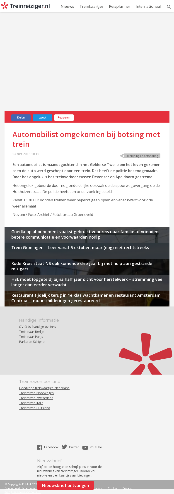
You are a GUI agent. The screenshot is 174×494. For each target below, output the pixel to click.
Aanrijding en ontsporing (142, 156)
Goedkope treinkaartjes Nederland (44, 388)
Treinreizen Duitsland (34, 408)
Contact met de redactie (20, 488)
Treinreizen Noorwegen (36, 393)
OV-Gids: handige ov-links (37, 326)
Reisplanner (119, 6)
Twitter (73, 447)
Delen (21, 117)
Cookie (112, 488)
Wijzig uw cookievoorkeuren (23, 492)
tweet (42, 117)
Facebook (51, 447)
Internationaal (148, 6)
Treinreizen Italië (31, 403)
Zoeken (169, 6)
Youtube (96, 447)
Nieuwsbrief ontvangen (65, 485)
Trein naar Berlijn (31, 331)
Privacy (127, 488)
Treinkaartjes (92, 6)
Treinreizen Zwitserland (36, 398)
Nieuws (67, 6)
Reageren (64, 117)
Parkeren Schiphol (32, 341)
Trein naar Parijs (31, 336)
